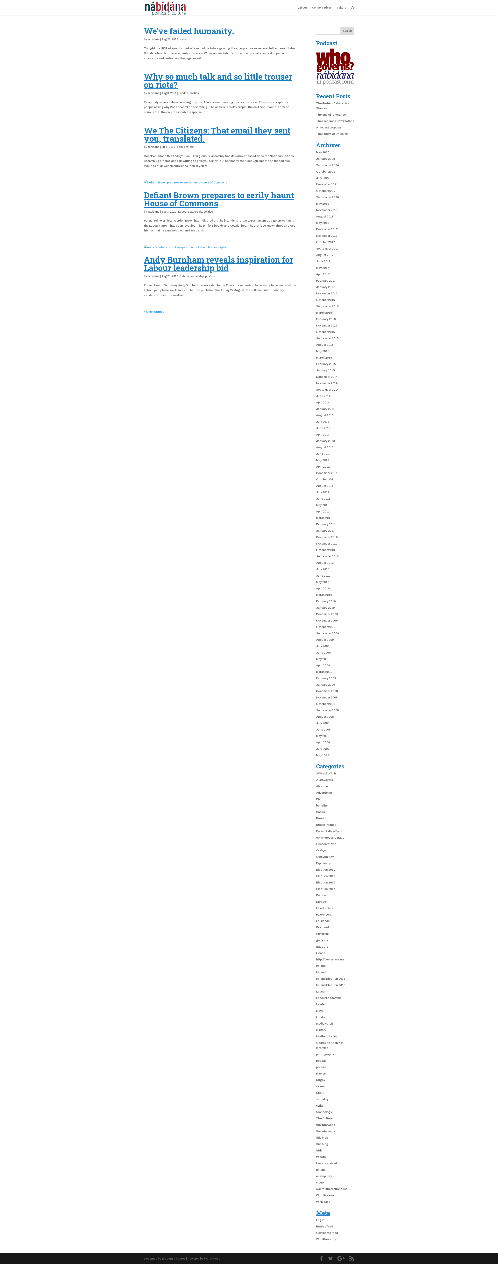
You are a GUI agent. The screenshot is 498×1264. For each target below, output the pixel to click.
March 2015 (324, 357)
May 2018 (322, 222)
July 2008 (323, 723)
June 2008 (323, 729)
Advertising (324, 792)
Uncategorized (326, 1163)
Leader (321, 1004)
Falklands (323, 921)
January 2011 (325, 530)
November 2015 (327, 325)
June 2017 (323, 261)
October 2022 (325, 171)
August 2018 (325, 216)
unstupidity (324, 1176)
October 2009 (325, 627)
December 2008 (327, 691)
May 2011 (322, 505)
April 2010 (323, 588)
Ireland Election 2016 (330, 985)
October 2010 (325, 550)
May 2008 (322, 736)
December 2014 (327, 376)
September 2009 (327, 633)
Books (320, 812)
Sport (320, 1092)
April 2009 (323, 665)
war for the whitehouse (331, 1189)
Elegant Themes (174, 1258)
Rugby (320, 1080)
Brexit (320, 818)
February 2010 (326, 601)
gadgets (322, 940)
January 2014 (325, 408)
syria (183, 39)
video (320, 1182)
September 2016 (327, 306)
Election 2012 (325, 876)
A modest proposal (329, 127)
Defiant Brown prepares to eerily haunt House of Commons (219, 199)
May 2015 (322, 351)
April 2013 (323, 434)
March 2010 (324, 594)
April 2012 (323, 466)
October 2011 (325, 479)
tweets (321, 1156)
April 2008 (323, 742)
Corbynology (325, 856)
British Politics (326, 824)
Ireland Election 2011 (330, 978)
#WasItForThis (326, 773)
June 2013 (323, 428)
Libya (320, 1010)
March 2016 (324, 312)
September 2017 (327, 248)
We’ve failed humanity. (189, 30)
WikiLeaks (323, 1201)
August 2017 (325, 255)
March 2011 (324, 517)
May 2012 (322, 460)
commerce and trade (330, 837)
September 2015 (327, 338)
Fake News (323, 914)
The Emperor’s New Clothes (335, 121)
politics (194, 93)
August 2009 (325, 639)
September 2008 (327, 710)
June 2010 (323, 575)
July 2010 (322, 569)
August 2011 (324, 485)
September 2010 (327, 556)
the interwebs (325, 1124)
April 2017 (323, 274)
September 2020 (327, 197)
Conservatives (322, 7)
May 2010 (322, 582)
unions (320, 1169)
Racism (321, 1073)
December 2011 (327, 473)
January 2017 (325, 287)
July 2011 (322, 492)
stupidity (322, 1099)
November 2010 (327, 543)
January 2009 (325, 684)
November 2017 (327, 235)
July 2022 (323, 178)
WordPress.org (326, 1239)
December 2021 (327, 184)
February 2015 (326, 364)
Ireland (341, 7)
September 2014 (327, 389)
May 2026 (322, 152)
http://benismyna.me (330, 959)
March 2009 (324, 671)
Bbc (319, 799)
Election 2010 (325, 869)
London (183, 93)
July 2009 (323, 646)
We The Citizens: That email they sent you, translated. (217, 134)
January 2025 (325, 158)
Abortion (322, 786)
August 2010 (325, 562)
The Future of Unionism (332, 133)
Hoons (320, 953)
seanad (321, 1086)
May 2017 (322, 267)
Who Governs (325, 1195)
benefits (322, 805)
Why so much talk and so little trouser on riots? (218, 80)
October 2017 (325, 242)
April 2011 (323, 511)
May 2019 (322, 203)
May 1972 (322, 755)
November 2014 (327, 383)
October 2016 (325, 299)
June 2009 (323, 652)
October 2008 (325, 703)
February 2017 (326, 280)
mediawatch (324, 1023)
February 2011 (326, 524)
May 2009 (322, 659)
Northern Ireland (327, 1036)
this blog (322, 1137)
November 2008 (327, 697)
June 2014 (323, 396)
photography (325, 1054)
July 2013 (322, 421)
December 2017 (327, 229)
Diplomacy (323, 863)
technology (324, 1112)
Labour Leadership (190, 211)
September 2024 (327, 165)
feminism (322, 933)
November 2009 (327, 620)
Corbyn (321, 850)
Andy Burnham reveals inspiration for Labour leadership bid (218, 263)
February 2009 (326, 678)
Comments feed (327, 1232)
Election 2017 (325, 888)
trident (320, 1150)
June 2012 (323, 453)
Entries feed (324, 1226)
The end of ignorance (331, 114)
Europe (321, 895)
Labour (302, 7)
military (321, 1030)
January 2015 (325, 370)
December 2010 (327, 537)
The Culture (324, 1118)
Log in (320, 1220)
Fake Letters (185, 147)
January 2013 (325, 441)
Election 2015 (325, 882)
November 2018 (327, 210)
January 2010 (325, 607)
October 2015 (325, 331)
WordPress (212, 1258)
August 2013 (325, 415)
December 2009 (327, 614)
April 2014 (323, 402)
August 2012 (325, 447)
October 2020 (325, 190)
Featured (322, 927)
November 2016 (327, 293)
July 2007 (323, 748)
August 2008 (325, 716)
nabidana (153, 39)
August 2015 (325, 344)
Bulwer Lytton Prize (329, 831)
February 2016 (326, 319)
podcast (322, 1060)
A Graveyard (324, 779)
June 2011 (323, 498)
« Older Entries (154, 311)
